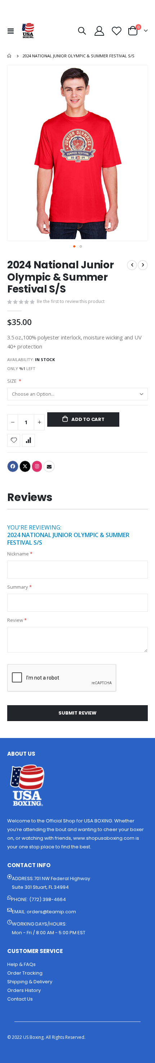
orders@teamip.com (51, 911)
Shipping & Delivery (29, 981)
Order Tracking (25, 973)
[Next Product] (143, 265)
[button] (74, 246)
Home (9, 56)
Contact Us (20, 999)
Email (49, 466)
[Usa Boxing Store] (28, 31)
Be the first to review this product (71, 301)
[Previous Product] (132, 265)
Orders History (24, 990)
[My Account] (99, 31)
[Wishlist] (116, 31)
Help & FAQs (21, 964)
